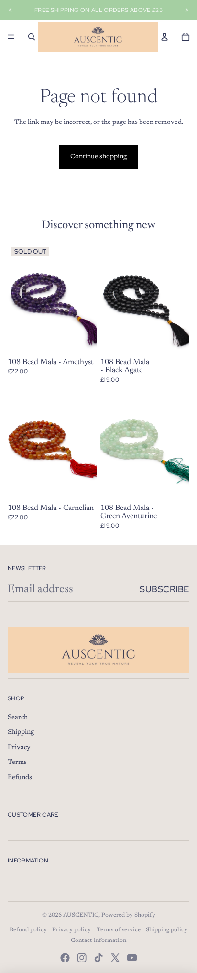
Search (18, 717)
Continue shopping (98, 157)
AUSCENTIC (80, 915)
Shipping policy (166, 930)
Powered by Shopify (128, 915)
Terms (17, 762)
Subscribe (164, 589)
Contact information (98, 940)
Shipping (21, 732)
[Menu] (11, 37)
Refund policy (28, 930)
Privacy (19, 747)
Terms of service (119, 930)
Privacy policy (71, 930)
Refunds (20, 777)
